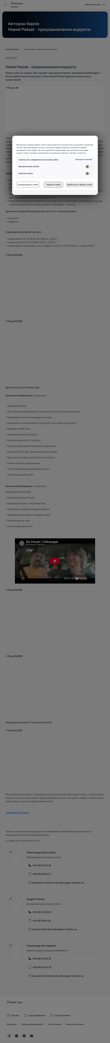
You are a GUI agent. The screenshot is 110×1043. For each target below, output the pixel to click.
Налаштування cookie (28, 185)
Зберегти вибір (53, 185)
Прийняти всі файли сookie (79, 185)
